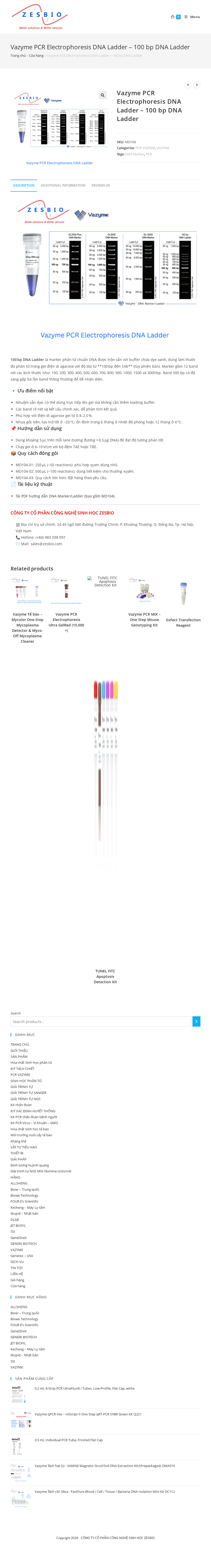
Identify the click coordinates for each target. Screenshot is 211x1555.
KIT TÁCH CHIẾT (22, 1068)
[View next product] (196, 84)
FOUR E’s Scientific (24, 1201)
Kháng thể (18, 1141)
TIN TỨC (17, 1268)
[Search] (196, 1021)
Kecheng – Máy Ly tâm (28, 1207)
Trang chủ (18, 55)
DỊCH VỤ (17, 1261)
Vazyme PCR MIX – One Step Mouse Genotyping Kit (144, 619)
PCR (149, 154)
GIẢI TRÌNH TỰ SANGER (28, 1092)
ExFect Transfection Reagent (183, 622)
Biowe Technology (24, 1195)
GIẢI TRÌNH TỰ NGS (25, 1099)
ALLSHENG (19, 1183)
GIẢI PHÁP (19, 1159)
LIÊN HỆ (17, 1273)
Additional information (63, 185)
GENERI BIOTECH (24, 1243)
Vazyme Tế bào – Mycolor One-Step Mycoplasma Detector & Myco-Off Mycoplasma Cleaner (27, 628)
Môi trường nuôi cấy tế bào (31, 1135)
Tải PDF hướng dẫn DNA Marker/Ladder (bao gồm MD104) (65, 496)
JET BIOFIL (18, 1225)
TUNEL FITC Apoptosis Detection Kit (105, 976)
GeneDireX (19, 1237)
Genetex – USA (22, 1255)
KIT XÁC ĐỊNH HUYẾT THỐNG (33, 1111)
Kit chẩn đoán (21, 1104)
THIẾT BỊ (17, 1153)
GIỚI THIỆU (19, 1050)
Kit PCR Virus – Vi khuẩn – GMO (34, 1123)
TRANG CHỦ (20, 1044)
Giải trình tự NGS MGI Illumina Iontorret (41, 1171)
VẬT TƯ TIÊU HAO (24, 1147)
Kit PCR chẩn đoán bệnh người (34, 1117)
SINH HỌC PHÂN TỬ (26, 1080)
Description (23, 185)
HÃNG (15, 1177)
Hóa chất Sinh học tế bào (30, 1129)
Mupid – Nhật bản (24, 1213)
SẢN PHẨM (19, 1056)
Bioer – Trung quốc (25, 1189)
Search (16, 1013)
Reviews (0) (101, 185)
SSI (13, 1231)
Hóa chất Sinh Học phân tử (31, 1062)
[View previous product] (187, 84)
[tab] (24, 185)
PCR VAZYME (145, 148)
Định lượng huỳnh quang (30, 1165)
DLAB (15, 1219)
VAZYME (163, 148)
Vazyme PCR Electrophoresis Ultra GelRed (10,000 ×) (66, 622)
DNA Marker (134, 154)
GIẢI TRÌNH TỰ (22, 1086)
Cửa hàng (36, 55)
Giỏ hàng (17, 1280)
